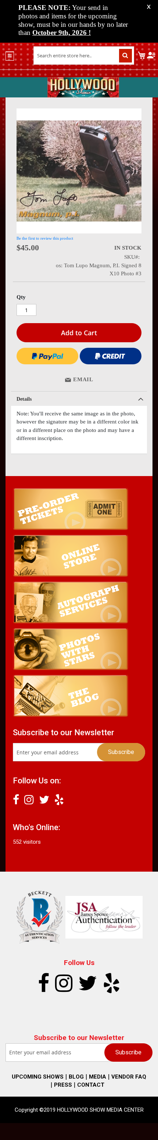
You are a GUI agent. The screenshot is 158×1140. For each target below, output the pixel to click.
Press (63, 1085)
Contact (90, 1085)
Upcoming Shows (38, 1076)
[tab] (79, 398)
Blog (76, 1076)
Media (97, 1076)
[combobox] (83, 55)
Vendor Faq (128, 1076)
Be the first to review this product (45, 238)
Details (24, 399)
